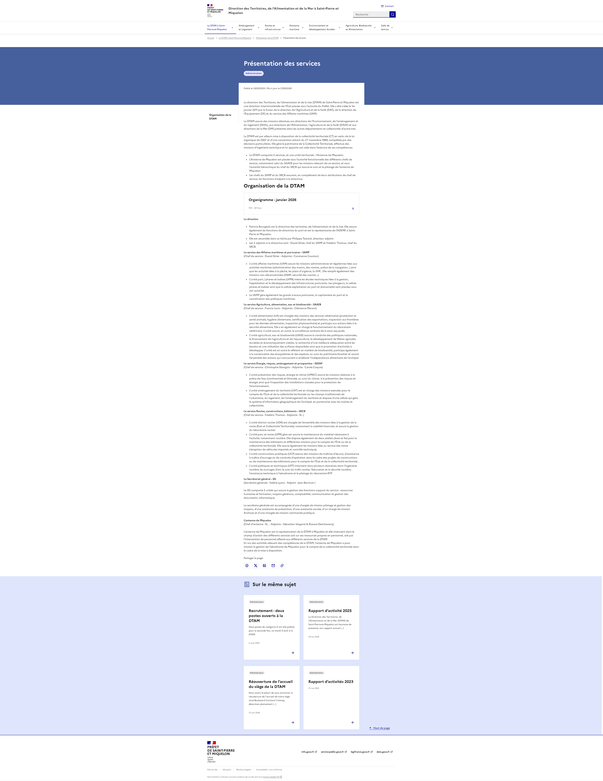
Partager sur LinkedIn (264, 565)
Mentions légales (243, 769)
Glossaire (227, 769)
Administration (254, 73)
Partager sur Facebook (247, 565)
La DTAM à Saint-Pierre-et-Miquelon (217, 27)
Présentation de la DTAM (267, 38)
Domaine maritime (294, 27)
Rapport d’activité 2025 (330, 611)
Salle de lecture (385, 27)
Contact (389, 6)
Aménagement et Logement (246, 27)
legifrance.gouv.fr (360, 752)
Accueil (210, 38)
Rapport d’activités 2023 (330, 681)
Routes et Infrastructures (273, 27)
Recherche (392, 14)
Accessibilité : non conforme (269, 769)
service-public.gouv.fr (332, 752)
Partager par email (273, 565)
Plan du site (212, 769)
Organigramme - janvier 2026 (272, 199)
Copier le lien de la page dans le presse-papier (282, 565)
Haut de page (381, 728)
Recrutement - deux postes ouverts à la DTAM (266, 616)
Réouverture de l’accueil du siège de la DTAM (271, 684)
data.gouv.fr (383, 752)
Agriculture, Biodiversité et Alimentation (358, 27)
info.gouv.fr (308, 752)
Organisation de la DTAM (220, 117)
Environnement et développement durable (322, 27)
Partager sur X (256, 565)
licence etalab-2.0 (271, 777)
